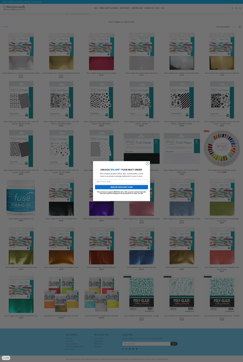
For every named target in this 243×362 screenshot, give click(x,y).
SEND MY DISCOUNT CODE (121, 187)
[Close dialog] (147, 163)
